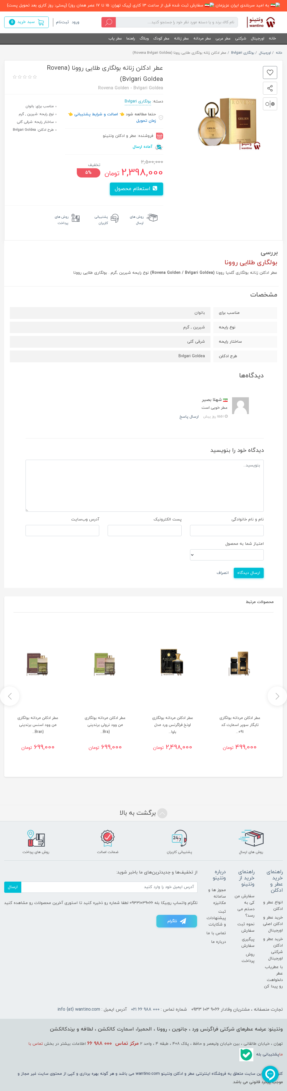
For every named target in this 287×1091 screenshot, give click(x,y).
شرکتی (240, 38)
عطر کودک (161, 38)
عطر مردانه (202, 38)
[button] (26, 22)
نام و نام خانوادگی (248, 519)
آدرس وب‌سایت (85, 519)
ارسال (13, 887)
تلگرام (172, 921)
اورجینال (257, 38)
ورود (75, 22)
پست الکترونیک (168, 519)
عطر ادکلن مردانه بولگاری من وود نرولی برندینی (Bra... (105, 725)
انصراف (223, 573)
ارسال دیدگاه (248, 573)
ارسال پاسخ (189, 416)
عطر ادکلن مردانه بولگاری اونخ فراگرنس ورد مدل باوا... (172, 725)
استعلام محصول (133, 188)
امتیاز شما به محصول (244, 544)
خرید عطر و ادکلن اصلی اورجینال (273, 924)
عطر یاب (115, 38)
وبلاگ (144, 38)
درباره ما (218, 942)
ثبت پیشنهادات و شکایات (216, 918)
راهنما (130, 38)
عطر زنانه (181, 38)
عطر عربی (223, 38)
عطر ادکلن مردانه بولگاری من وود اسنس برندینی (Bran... (37, 725)
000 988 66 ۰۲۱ (145, 1009)
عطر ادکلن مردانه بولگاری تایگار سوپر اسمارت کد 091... (239, 725)
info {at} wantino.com (78, 1009)
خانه (272, 38)
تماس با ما (216, 933)
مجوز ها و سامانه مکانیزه (217, 896)
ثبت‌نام (62, 22)
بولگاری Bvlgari (138, 101)
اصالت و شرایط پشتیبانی (96, 114)
